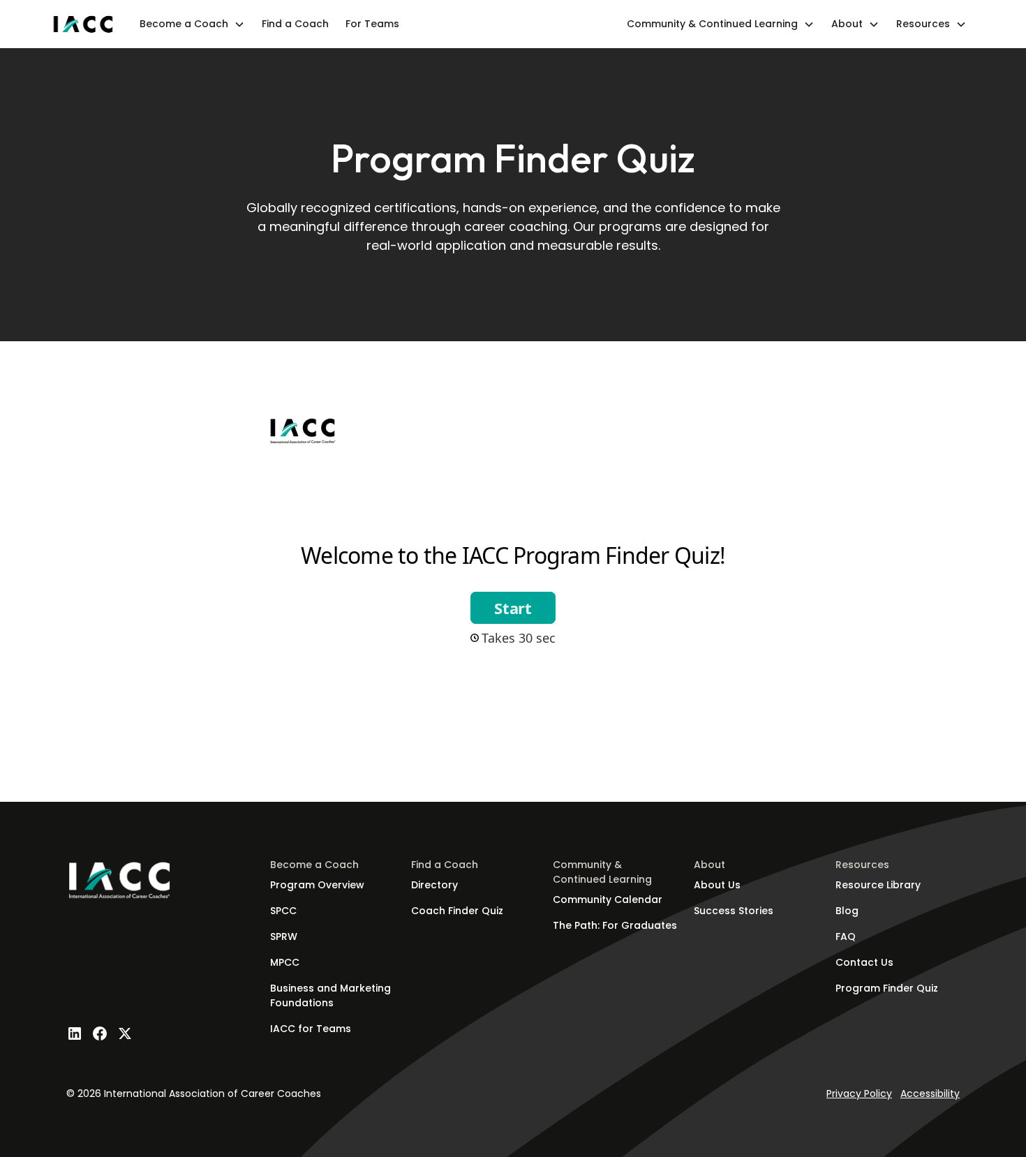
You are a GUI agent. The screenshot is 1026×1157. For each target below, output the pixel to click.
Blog (846, 911)
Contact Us (864, 962)
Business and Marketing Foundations (330, 995)
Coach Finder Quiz (457, 911)
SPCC (283, 911)
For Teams (372, 24)
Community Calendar (607, 899)
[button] (192, 24)
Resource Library (878, 885)
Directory (434, 885)
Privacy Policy (859, 1093)
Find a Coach (295, 24)
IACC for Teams (310, 1029)
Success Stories (733, 911)
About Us (717, 885)
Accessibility (930, 1093)
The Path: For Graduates (615, 925)
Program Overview (317, 885)
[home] (83, 24)
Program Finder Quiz (886, 988)
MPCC (284, 962)
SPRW (283, 936)
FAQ (845, 936)
